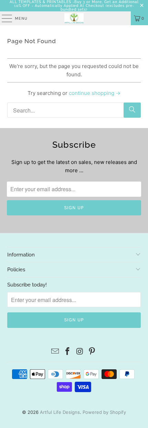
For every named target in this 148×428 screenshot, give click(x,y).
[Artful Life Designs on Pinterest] (92, 352)
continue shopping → (94, 93)
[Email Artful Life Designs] (55, 352)
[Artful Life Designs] (74, 18)
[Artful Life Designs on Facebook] (67, 352)
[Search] (132, 110)
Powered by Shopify (104, 412)
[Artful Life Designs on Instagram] (80, 352)
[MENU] (3, 18)
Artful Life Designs (60, 412)
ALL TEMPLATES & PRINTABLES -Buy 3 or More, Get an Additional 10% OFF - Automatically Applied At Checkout (74, 4)
